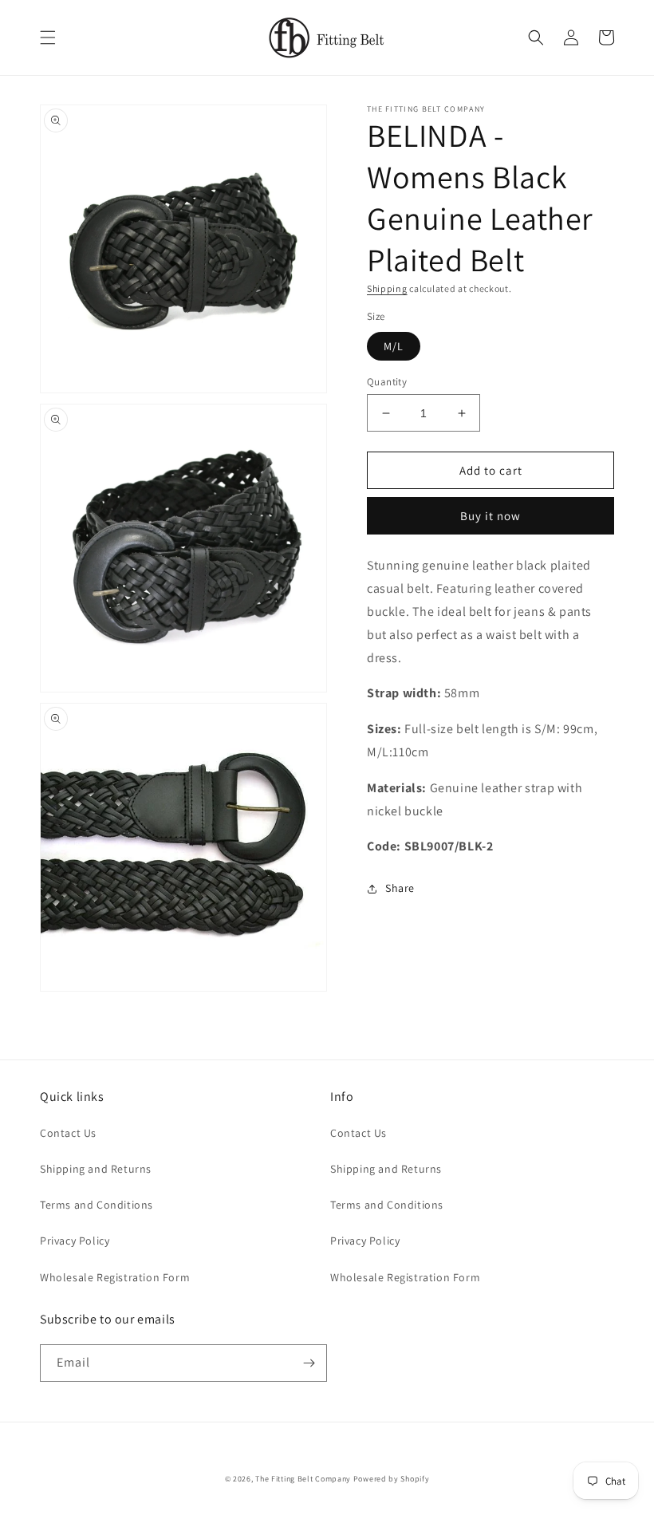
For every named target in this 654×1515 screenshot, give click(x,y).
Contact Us (68, 1133)
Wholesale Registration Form (115, 1277)
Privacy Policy (74, 1240)
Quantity (387, 382)
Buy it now (490, 515)
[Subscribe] (308, 1363)
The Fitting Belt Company (303, 1479)
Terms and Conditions (96, 1204)
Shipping (387, 288)
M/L (394, 346)
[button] (47, 37)
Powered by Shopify (391, 1479)
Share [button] (400, 888)
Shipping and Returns (96, 1169)
